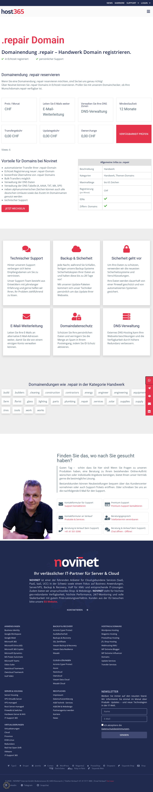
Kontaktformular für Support (79, 502)
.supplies (125, 401)
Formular (110, 781)
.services (98, 401)
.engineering (121, 392)
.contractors (72, 392)
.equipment (139, 392)
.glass (30, 401)
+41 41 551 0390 (73, 531)
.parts (55, 401)
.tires (6, 410)
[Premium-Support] (107, 503)
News (110, 3)
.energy (88, 392)
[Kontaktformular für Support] (61, 503)
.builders (19, 392)
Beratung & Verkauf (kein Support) (82, 528)
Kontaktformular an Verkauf (78, 516)
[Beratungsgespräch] (107, 517)
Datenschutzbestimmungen (115, 728)
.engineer (103, 392)
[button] (6, 785)
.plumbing (69, 401)
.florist (17, 401)
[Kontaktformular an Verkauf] (61, 517)
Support (131, 3)
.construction (52, 392)
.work (28, 410)
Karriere (119, 3)
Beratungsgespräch (121, 516)
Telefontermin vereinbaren (124, 519)
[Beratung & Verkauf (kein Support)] (61, 529)
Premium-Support (120, 502)
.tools (17, 410)
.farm (6, 401)
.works (40, 410)
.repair (84, 401)
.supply (139, 401)
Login (144, 3)
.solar (111, 401)
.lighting (42, 401)
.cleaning (35, 392)
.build (6, 392)
